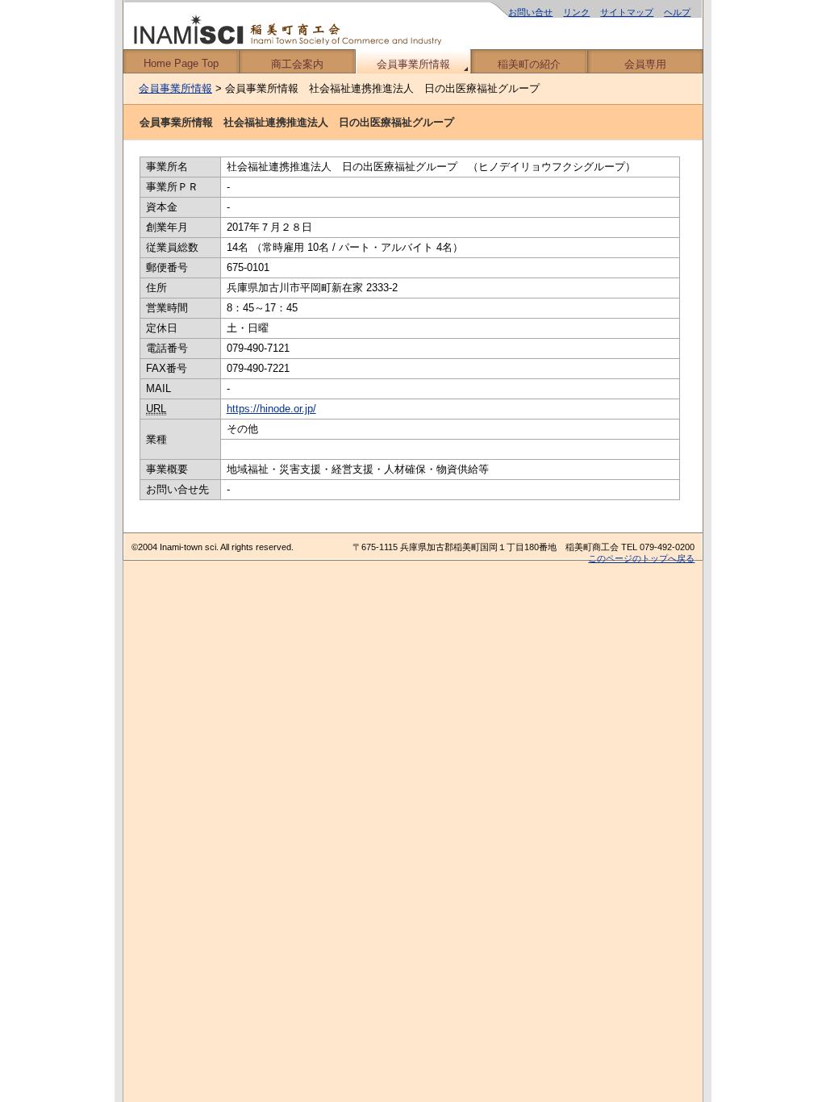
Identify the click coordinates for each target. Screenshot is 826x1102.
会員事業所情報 (413, 64)
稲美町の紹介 (529, 64)
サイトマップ (626, 12)
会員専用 (645, 64)
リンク (576, 12)
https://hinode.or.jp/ (271, 409)
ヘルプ (677, 12)
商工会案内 (297, 64)
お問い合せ (530, 12)
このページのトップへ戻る (641, 558)
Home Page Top (181, 63)
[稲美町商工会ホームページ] (413, 24)
